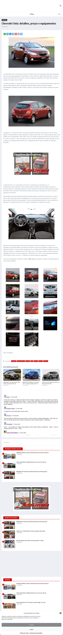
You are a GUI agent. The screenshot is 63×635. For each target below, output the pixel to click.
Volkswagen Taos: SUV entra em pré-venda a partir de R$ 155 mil (11, 383)
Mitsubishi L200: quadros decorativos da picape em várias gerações (31, 471)
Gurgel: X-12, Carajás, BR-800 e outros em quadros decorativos (30, 531)
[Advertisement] (31, 564)
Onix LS (36, 361)
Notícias (4, 20)
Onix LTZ (46, 361)
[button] (60, 613)
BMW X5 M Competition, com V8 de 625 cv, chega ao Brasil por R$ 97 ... (31, 383)
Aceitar (31, 625)
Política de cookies (24, 633)
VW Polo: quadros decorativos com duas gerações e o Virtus (29, 540)
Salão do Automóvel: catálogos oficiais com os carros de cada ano (31, 462)
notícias (28, 361)
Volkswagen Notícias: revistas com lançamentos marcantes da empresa (32, 452)
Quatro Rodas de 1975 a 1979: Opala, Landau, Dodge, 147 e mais (30, 602)
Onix (32, 361)
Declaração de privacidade (36, 633)
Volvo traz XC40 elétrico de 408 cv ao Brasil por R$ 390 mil (50, 383)
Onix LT (40, 361)
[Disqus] (31, 414)
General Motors (21, 361)
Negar (31, 629)
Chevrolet (13, 361)
